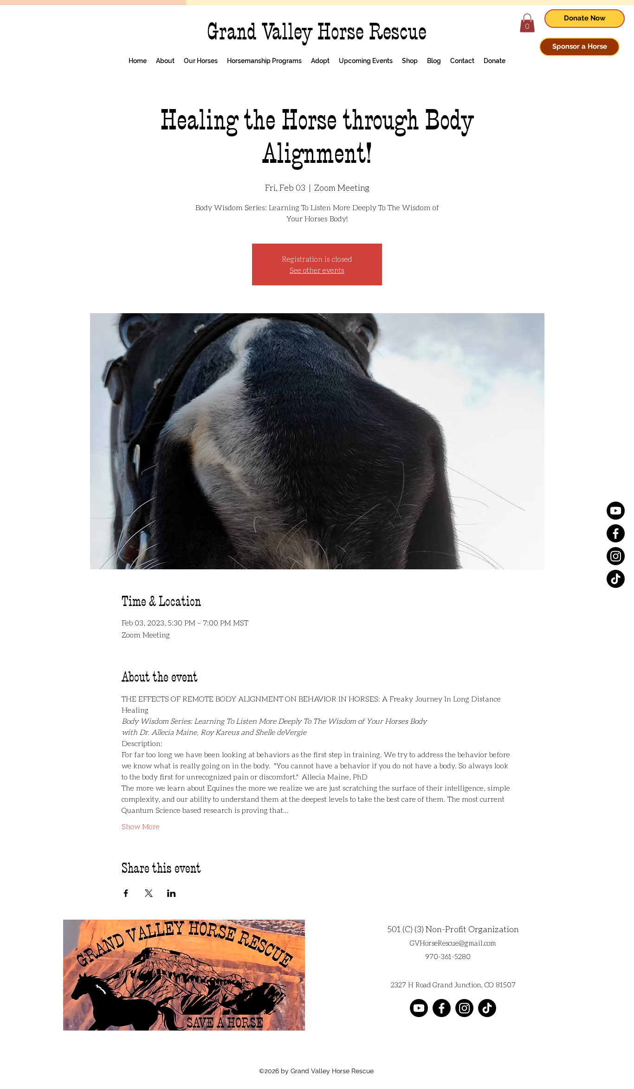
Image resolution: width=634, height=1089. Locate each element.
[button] (527, 22)
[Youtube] (616, 511)
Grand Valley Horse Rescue (317, 31)
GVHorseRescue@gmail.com (453, 943)
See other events (317, 269)
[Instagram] (616, 556)
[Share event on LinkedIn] (171, 893)
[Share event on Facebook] (126, 893)
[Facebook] (616, 533)
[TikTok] (616, 579)
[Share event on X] (148, 893)
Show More (141, 826)
